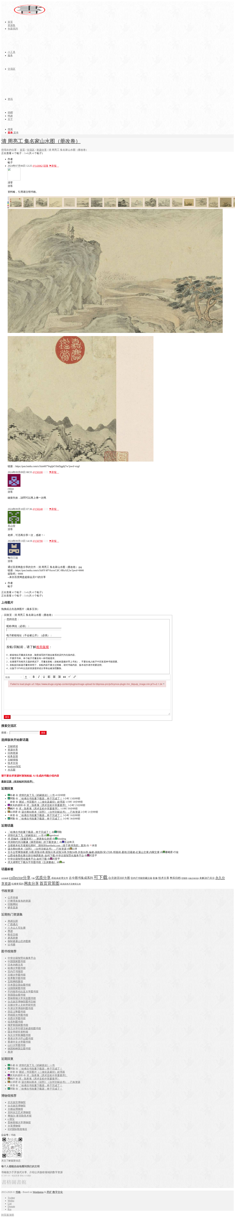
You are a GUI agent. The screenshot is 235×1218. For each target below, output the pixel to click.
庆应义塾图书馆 (17, 1011)
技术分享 (163, 878)
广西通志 (13, 924)
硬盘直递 (13, 907)
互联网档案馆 (15, 981)
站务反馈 (13, 756)
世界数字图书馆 (17, 978)
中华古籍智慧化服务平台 (22, 958)
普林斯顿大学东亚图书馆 (22, 998)
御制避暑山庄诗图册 (19, 941)
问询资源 (13, 753)
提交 (7, 717)
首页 (22, 149)
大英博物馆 (14, 1125)
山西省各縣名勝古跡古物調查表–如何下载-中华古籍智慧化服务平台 (46, 855)
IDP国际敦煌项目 (17, 1129)
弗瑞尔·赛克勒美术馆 (19, 1115)
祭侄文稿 (13, 934)
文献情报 (13, 759)
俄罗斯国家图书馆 (18, 1025)
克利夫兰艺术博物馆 (19, 1112)
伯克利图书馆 (15, 1021)
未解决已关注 (207, 878)
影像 (155, 878)
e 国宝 (11, 1119)
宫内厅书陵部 (15, 971)
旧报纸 (184, 878)
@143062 (38, 165)
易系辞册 (13, 938)
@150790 (38, 541)
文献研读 (13, 746)
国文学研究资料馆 (18, 1031)
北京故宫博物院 (17, 1102)
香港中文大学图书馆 (19, 1041)
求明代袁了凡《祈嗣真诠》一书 (37, 795)
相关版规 (42, 647)
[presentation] (13, 677)
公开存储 (13, 897)
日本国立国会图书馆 (19, 984)
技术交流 (13, 763)
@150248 (38, 509)
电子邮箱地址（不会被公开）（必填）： (29, 635)
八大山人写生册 (17, 927)
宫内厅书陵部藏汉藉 (141, 878)
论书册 (11, 944)
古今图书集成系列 (81, 878)
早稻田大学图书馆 (18, 1015)
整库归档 (175, 878)
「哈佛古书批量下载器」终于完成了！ (40, 798)
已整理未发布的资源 (19, 900)
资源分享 (41, 149)
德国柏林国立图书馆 (19, 1048)
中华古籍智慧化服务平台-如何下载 (27, 859)
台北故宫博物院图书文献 (22, 1001)
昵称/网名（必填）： (18, 626)
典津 (10, 1052)
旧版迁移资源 (193, 878)
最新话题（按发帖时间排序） (18, 781)
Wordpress (38, 1192)
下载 (33, 878)
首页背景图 (49, 883)
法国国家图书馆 (17, 988)
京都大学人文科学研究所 (22, 1005)
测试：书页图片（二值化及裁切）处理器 (42, 802)
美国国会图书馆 (17, 995)
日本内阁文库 (15, 964)
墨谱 (10, 931)
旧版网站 (13, 904)
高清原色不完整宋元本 (70, 884)
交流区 (31, 149)
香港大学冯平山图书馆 (20, 1038)
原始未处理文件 (59, 878)
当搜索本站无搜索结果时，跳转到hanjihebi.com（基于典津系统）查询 (47, 845)
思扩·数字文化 (55, 1192)
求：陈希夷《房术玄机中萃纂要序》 (47, 805)
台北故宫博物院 (17, 1105)
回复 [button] (45, 165)
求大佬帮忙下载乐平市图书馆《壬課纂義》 (32, 862)
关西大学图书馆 (17, 1018)
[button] (13, 677)
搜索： (5, 732)
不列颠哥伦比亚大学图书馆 (23, 991)
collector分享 (20, 878)
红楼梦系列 (18, 884)
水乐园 (11, 769)
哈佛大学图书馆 (17, 968)
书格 (18, 1192)
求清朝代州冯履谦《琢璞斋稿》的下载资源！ (33, 842)
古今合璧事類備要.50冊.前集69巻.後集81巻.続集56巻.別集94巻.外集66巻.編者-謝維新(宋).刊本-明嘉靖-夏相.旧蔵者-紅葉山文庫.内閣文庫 (84, 852)
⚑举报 (54, 165)
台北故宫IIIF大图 (119, 878)
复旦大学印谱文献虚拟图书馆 (24, 1028)
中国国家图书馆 (17, 961)
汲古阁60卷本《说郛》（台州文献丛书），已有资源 (50, 812)
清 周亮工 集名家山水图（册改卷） (41, 141)
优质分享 (43, 877)
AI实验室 (4, 878)
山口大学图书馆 (17, 1045)
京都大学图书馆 (17, 974)
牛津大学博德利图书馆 (20, 1008)
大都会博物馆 (15, 1109)
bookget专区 (14, 766)
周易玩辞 (13, 921)
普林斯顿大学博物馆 (19, 1122)
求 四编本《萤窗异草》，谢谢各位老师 (30, 838)
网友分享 (31, 883)
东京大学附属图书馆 (19, 1035)
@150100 (38, 472)
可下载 (101, 877)
